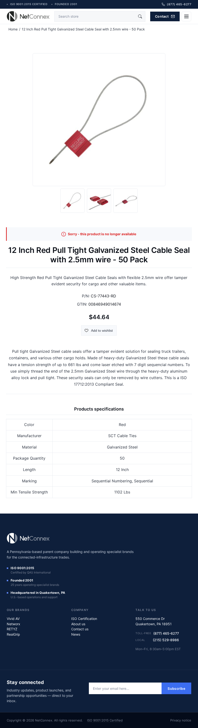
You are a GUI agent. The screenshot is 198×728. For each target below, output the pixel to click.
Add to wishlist (102, 330)
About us (78, 624)
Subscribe (176, 688)
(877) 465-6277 (166, 633)
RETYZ (12, 629)
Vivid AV (13, 619)
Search (140, 16)
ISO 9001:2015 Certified (105, 720)
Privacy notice (180, 720)
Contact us (79, 629)
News (75, 634)
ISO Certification (84, 619)
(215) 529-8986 (166, 640)
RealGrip (13, 634)
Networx (13, 624)
